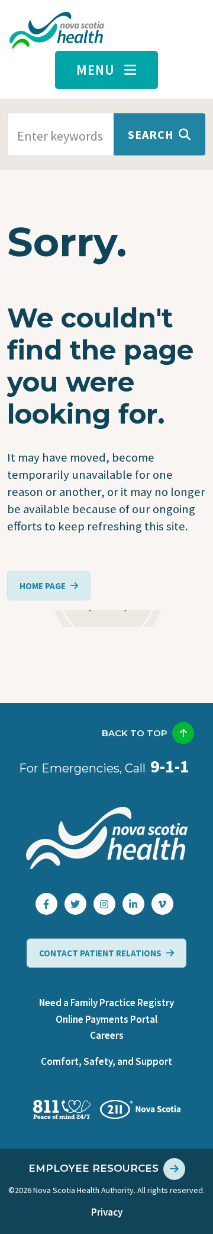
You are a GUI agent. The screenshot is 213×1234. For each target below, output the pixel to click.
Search (151, 134)
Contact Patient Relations (100, 953)
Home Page (43, 585)
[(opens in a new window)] (46, 904)
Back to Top (134, 733)
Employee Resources (93, 1168)
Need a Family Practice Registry (106, 1002)
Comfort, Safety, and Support (106, 1061)
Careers (107, 1035)
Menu (95, 69)
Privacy (106, 1212)
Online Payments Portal (106, 1019)
